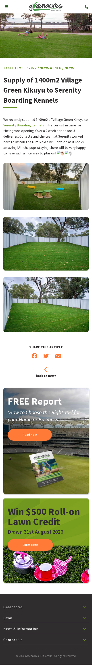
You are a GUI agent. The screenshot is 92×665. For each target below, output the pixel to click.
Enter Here (30, 545)
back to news (46, 376)
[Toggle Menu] (6, 6)
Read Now (30, 435)
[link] (23, 125)
